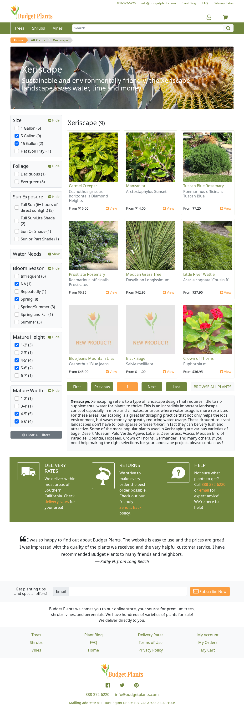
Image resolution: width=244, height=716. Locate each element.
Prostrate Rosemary (87, 274)
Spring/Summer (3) (38, 306)
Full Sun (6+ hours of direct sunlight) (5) (39, 207)
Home (18, 40)
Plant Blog (93, 634)
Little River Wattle (199, 274)
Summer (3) (31, 322)
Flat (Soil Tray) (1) (36, 151)
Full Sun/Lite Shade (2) (38, 220)
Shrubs (36, 642)
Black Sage (135, 358)
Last (176, 386)
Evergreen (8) (33, 181)
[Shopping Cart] (225, 17)
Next (152, 386)
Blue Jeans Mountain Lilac (92, 358)
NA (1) (26, 283)
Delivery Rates (150, 634)
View (113, 208)
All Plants (38, 40)
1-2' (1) (27, 398)
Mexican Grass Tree (143, 274)
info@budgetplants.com (137, 694)
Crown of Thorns (198, 358)
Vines (36, 650)
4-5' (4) (27, 360)
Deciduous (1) (33, 174)
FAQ (93, 642)
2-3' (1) (27, 352)
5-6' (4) (27, 421)
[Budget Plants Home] (31, 13)
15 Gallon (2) (32, 143)
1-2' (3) (27, 345)
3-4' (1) (27, 406)
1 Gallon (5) (31, 128)
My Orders (208, 642)
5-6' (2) (27, 368)
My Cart (208, 650)
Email (61, 591)
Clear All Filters (37, 435)
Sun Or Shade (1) (36, 231)
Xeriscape (60, 40)
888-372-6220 (213, 484)
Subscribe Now (212, 591)
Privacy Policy (150, 650)
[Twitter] (122, 685)
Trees (36, 634)
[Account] (209, 17)
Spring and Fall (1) (37, 314)
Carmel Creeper (83, 185)
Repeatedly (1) (33, 291)
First (77, 386)
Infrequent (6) (33, 276)
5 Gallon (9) (31, 135)
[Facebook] (108, 685)
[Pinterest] (136, 685)
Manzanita (135, 185)
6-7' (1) (27, 375)
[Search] (228, 28)
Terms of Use (151, 642)
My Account (208, 634)
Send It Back (130, 507)
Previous (102, 386)
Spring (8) (29, 299)
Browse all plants (212, 386)
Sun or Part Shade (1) (40, 239)
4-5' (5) (27, 413)
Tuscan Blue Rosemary (203, 185)
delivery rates (57, 501)
